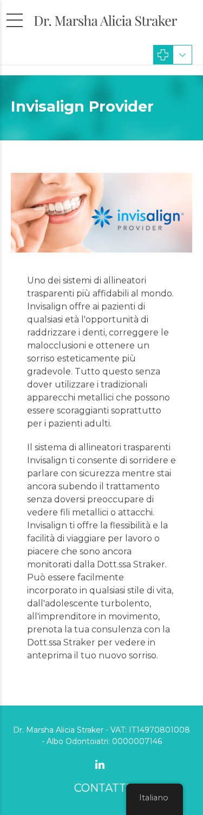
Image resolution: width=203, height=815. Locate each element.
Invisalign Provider (82, 106)
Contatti (101, 787)
